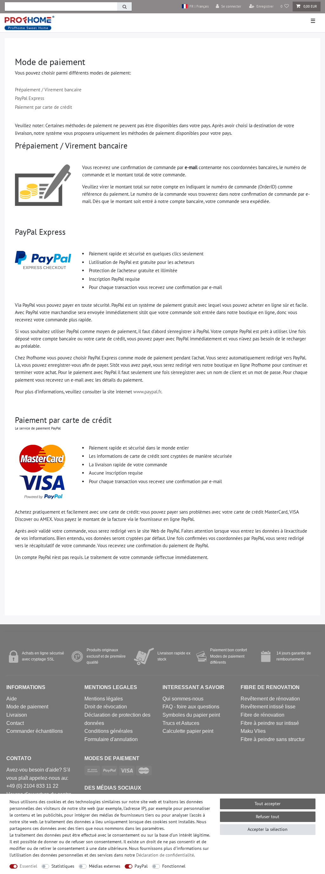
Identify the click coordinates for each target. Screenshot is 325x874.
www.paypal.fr (147, 391)
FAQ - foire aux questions (190, 706)
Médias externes (104, 866)
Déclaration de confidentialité (165, 855)
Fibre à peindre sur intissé (270, 723)
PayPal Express (29, 98)
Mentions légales (103, 698)
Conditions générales (108, 731)
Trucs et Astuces (180, 723)
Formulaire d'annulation (111, 739)
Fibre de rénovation (262, 715)
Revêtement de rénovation (270, 698)
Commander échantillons (34, 731)
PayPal (141, 866)
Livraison (16, 715)
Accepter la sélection (268, 829)
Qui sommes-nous (182, 698)
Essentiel (28, 866)
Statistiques (62, 866)
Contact (15, 723)
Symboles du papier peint (191, 715)
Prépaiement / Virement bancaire (48, 89)
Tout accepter (268, 803)
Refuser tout (267, 816)
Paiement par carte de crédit (43, 107)
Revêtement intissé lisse (268, 706)
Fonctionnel (173, 866)
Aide (11, 698)
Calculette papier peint (187, 731)
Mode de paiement (27, 706)
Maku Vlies (253, 731)
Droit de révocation (105, 706)
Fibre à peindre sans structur (273, 739)
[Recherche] (124, 6)
